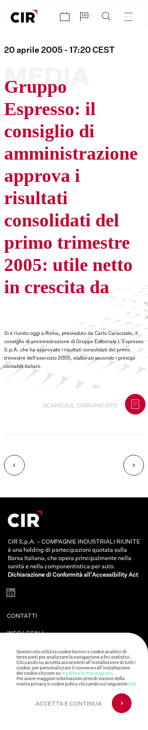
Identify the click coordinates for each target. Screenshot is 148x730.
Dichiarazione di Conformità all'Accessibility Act (73, 575)
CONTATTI (22, 616)
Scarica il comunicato (80, 406)
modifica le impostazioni (87, 673)
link (132, 684)
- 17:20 (59, 50)
